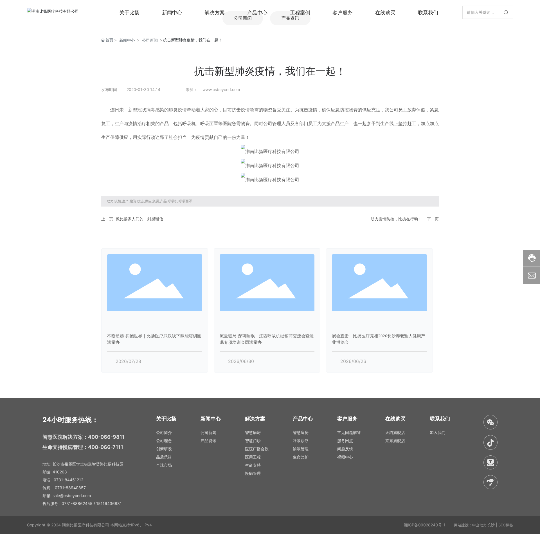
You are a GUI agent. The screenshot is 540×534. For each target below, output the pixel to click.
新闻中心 (172, 12)
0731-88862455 (77, 503)
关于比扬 (129, 12)
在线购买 (385, 12)
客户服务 (342, 12)
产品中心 (257, 12)
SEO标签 (505, 525)
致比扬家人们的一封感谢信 (139, 218)
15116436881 (109, 503)
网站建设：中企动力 (470, 525)
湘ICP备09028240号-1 (425, 524)
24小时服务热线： (70, 420)
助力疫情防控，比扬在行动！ (396, 218)
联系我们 (428, 12)
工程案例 (300, 12)
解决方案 (214, 12)
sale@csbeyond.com (72, 495)
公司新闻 (150, 40)
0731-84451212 (68, 479)
